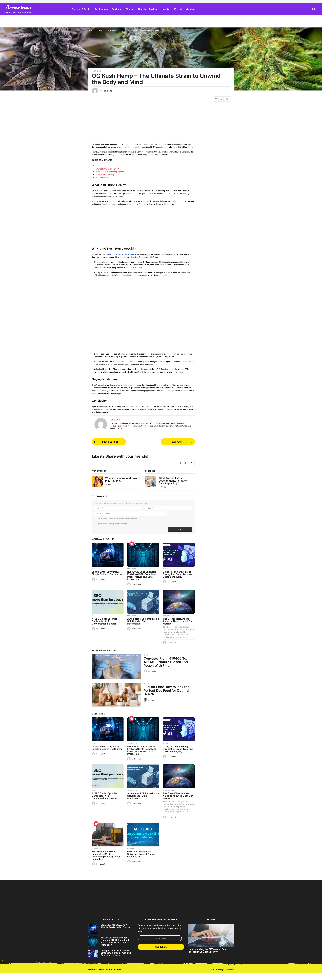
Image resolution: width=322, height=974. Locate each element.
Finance (130, 9)
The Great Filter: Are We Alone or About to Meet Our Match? (178, 621)
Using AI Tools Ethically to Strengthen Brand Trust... (149, 907)
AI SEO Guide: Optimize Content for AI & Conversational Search (104, 621)
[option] (100, 898)
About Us (92, 969)
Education (131, 848)
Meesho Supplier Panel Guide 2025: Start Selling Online (76, 908)
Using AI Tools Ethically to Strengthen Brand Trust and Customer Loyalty (178, 574)
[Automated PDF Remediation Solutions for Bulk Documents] (143, 602)
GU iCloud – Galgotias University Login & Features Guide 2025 (142, 854)
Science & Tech (81, 9)
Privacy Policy (105, 969)
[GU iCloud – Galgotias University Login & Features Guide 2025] (143, 834)
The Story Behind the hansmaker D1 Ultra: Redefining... (247, 908)
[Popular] (131, 543)
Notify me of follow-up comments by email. (117, 518)
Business (117, 9)
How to (166, 9)
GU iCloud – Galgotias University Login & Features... (271, 908)
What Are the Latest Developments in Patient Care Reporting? (173, 481)
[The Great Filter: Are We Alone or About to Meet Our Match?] (179, 602)
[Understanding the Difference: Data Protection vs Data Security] (211, 935)
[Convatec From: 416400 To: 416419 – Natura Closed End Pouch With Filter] (116, 666)
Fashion (153, 9)
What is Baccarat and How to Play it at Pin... (122, 479)
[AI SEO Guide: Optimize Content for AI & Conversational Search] (108, 602)
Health (142, 9)
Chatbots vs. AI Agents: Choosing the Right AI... (295, 907)
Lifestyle (178, 9)
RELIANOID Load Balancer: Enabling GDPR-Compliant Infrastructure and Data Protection (141, 575)
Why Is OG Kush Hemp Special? (111, 172)
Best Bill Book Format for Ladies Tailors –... (27, 907)
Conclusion (103, 177)
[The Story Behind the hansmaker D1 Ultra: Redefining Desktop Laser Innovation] (108, 834)
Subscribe (161, 947)
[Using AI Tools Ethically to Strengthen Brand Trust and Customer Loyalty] (179, 555)
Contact (191, 9)
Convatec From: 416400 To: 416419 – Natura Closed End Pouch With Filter (166, 661)
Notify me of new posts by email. (112, 523)
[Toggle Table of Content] (94, 166)
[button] (313, 9)
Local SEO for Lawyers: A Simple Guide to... (100, 907)
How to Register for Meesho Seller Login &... (51, 907)
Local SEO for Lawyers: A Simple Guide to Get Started (107, 573)
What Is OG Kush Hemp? (108, 169)
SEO (93, 569)
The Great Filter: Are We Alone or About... (222, 907)
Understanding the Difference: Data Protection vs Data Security (207, 950)
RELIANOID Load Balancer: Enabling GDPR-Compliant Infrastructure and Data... (124, 908)
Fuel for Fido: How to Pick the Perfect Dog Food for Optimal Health (166, 690)
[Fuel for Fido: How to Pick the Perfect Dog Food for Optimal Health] (116, 695)
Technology (102, 9)
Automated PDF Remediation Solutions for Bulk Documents (143, 621)
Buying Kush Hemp (106, 174)
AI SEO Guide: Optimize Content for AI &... (174, 907)
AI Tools (166, 569)
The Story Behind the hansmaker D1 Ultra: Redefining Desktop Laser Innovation (106, 855)
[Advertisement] (143, 123)
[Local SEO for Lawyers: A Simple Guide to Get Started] (108, 555)
